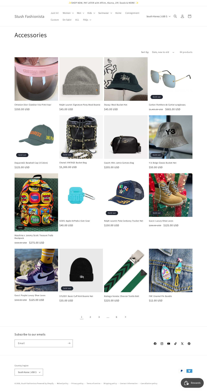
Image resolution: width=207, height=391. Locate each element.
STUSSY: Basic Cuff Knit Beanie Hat (76, 296)
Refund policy (62, 383)
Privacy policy (77, 383)
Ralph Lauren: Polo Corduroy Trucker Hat (123, 221)
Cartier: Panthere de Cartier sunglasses (167, 104)
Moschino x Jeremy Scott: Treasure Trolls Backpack (34, 236)
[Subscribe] (69, 343)
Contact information (128, 383)
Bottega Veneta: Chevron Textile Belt (121, 296)
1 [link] (81, 317)
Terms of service (93, 383)
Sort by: (145, 52)
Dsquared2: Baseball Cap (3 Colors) (31, 163)
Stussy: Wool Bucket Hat (115, 104)
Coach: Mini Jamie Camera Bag (119, 163)
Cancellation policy (149, 383)
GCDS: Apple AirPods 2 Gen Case (74, 221)
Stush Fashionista (29, 383)
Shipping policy (110, 383)
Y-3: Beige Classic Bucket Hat (162, 163)
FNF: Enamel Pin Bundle (160, 296)
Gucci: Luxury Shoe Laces (161, 221)
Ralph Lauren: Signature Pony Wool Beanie (79, 104)
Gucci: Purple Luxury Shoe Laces (30, 295)
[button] (68, 13)
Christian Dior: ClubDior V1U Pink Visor (33, 104)
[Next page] (125, 316)
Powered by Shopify (45, 383)
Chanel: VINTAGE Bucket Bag (73, 162)
